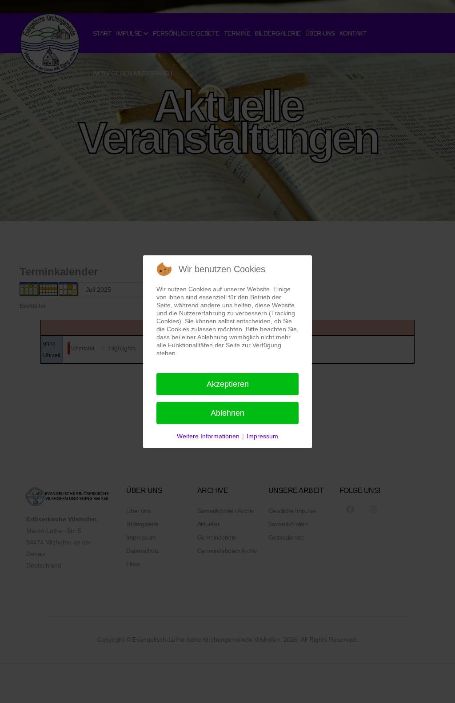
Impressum (262, 436)
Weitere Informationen (208, 436)
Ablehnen (227, 413)
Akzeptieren (228, 384)
